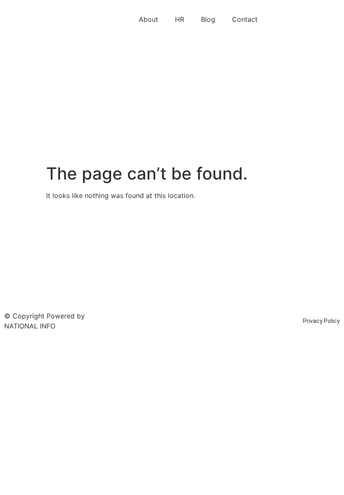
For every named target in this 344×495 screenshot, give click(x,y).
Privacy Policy (321, 321)
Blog (208, 19)
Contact (245, 19)
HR (179, 19)
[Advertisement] (172, 100)
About (148, 19)
